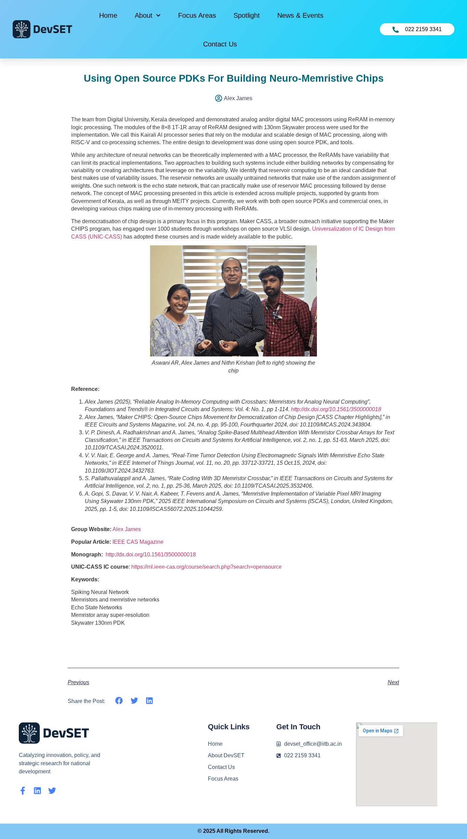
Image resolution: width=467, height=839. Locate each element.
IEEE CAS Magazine (137, 542)
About (143, 15)
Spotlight (247, 15)
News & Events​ (300, 15)
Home (108, 15)
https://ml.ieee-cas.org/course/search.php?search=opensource (206, 567)
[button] (119, 701)
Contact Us (220, 44)
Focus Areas (197, 15)
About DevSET (226, 755)
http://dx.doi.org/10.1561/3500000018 (336, 409)
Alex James (126, 529)
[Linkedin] (37, 791)
